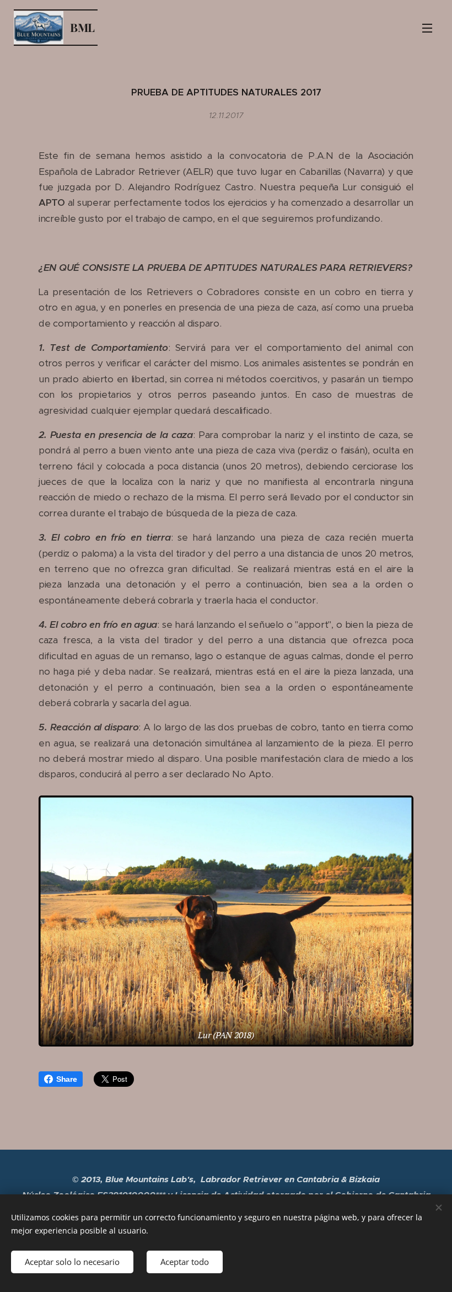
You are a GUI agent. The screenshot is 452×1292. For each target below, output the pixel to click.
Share (66, 1079)
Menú (427, 28)
